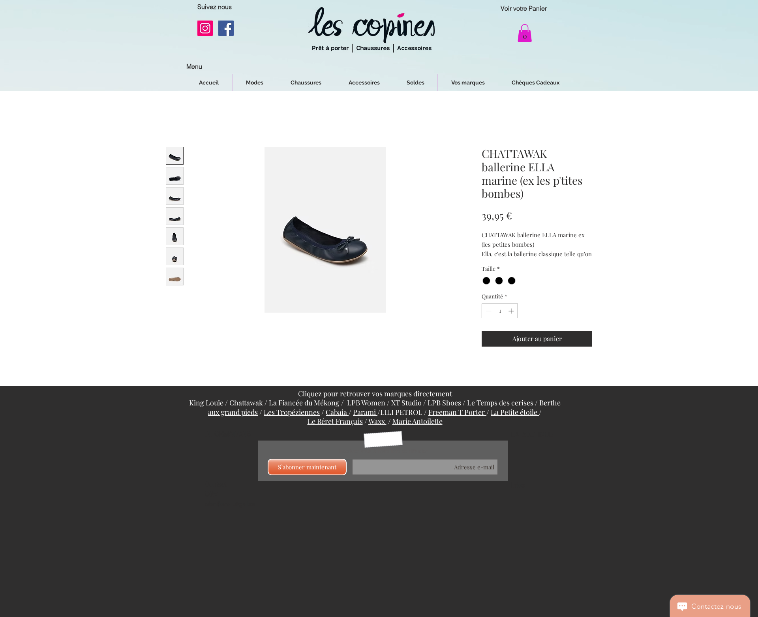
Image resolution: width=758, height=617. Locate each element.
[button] (524, 33)
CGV (211, 504)
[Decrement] (488, 321)
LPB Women (367, 412)
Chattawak (246, 412)
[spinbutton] (500, 321)
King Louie (206, 412)
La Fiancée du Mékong (304, 412)
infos (518, 495)
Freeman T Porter (457, 422)
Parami (365, 422)
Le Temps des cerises (500, 412)
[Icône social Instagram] (205, 28)
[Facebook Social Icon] (226, 28)
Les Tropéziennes (292, 422)
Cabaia (337, 422)
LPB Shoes (445, 412)
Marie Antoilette (417, 431)
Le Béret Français (335, 431)
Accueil (176, 119)
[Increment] (512, 321)
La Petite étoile (515, 422)
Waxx (377, 431)
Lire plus (492, 264)
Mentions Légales (230, 514)
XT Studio (406, 412)
